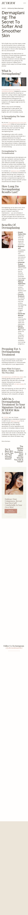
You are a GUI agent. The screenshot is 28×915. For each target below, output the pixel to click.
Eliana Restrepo (19, 8)
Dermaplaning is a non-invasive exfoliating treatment (11, 90)
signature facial (15, 171)
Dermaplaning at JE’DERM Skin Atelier (13, 377)
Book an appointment (11, 511)
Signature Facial (15, 421)
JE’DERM (5, 417)
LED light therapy (19, 384)
